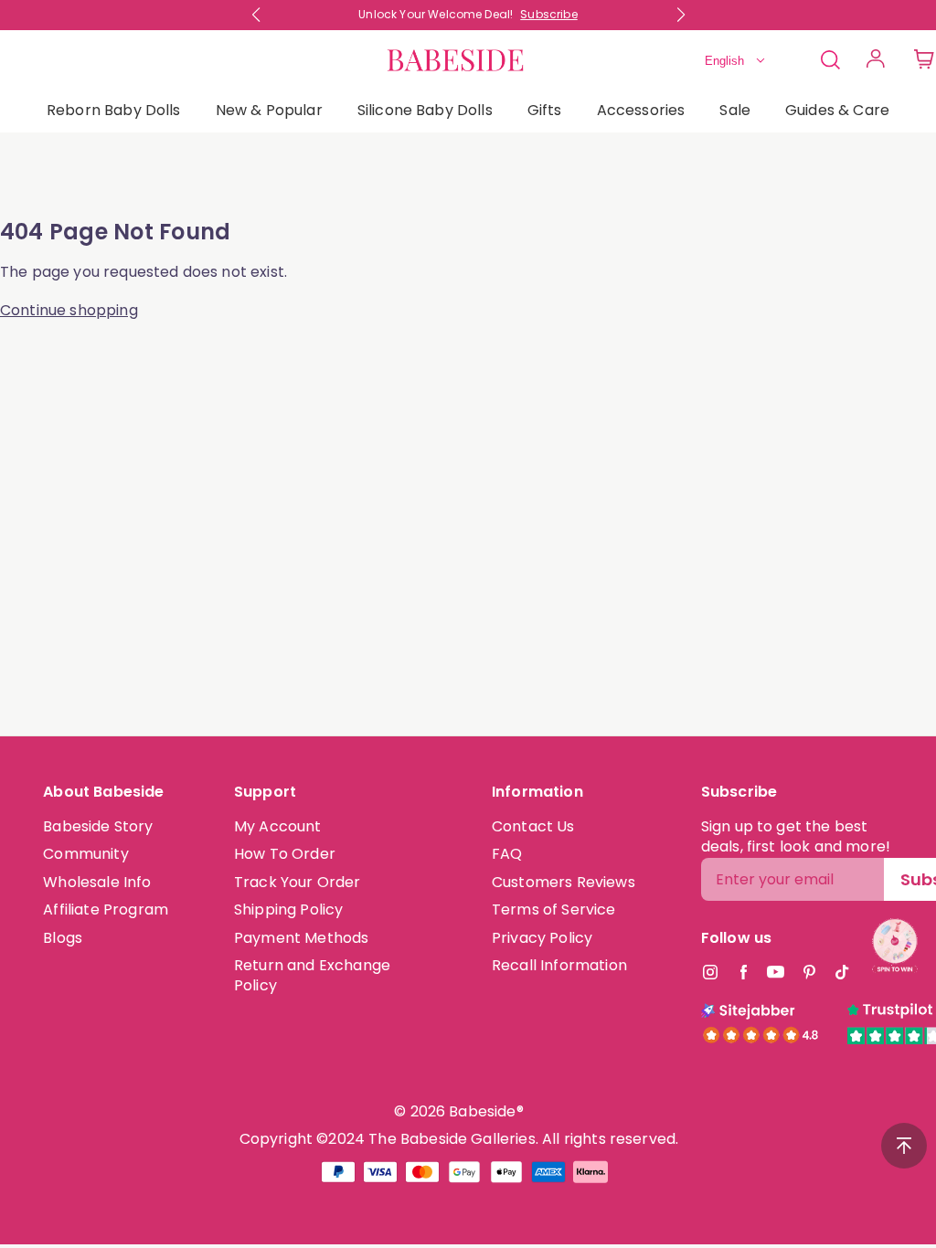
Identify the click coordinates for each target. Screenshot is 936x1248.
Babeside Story (98, 826)
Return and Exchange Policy (312, 975)
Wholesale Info (97, 882)
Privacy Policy (542, 937)
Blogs (62, 937)
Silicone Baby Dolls (425, 110)
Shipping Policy (288, 909)
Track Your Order (297, 882)
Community (85, 853)
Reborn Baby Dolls (114, 110)
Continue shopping (69, 311)
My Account (278, 826)
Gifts (544, 110)
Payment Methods (301, 937)
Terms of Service (554, 909)
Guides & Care (837, 110)
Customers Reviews (563, 882)
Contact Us (533, 826)
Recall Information (559, 965)
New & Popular (269, 110)
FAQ (507, 853)
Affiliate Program (105, 909)
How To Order (284, 853)
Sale (734, 110)
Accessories (641, 110)
